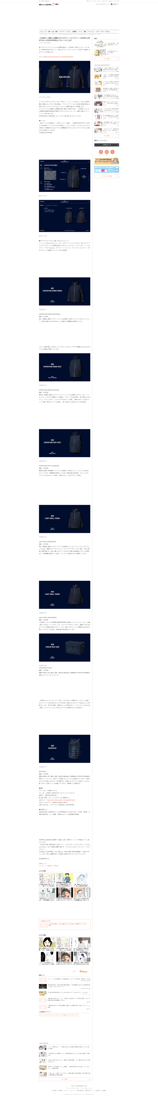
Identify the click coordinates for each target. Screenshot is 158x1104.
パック (76, 1015)
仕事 (49, 31)
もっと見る (64, 1079)
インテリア (62, 31)
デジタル (107, 31)
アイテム (68, 31)
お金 (53, 31)
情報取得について (89, 1090)
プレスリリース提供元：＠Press (48, 865)
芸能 (85, 31)
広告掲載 (103, 1090)
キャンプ (70, 1015)
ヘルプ (90, 1088)
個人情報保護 (80, 1090)
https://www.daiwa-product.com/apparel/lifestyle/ (59, 57)
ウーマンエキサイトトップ (103, 4)
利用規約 (60, 1090)
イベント (80, 31)
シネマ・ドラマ (100, 31)
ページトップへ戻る (107, 176)
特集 (95, 38)
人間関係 (74, 31)
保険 (56, 31)
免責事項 (97, 1090)
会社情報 (54, 1090)
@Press (49, 42)
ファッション (90, 31)
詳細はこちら (43, 863)
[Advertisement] (79, 18)
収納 (64, 1015)
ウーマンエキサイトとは (72, 1088)
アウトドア (58, 1015)
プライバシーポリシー (69, 1090)
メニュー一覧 (83, 1088)
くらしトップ (43, 31)
